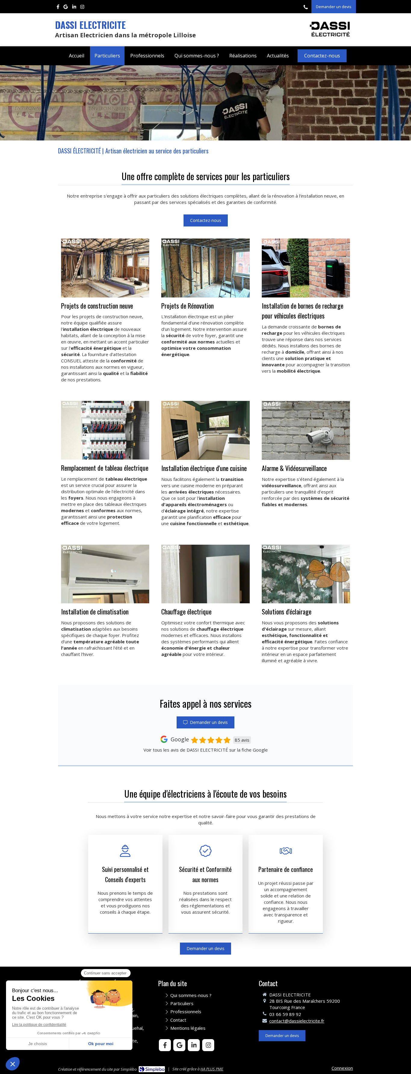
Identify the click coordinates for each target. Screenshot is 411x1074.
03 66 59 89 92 (285, 1014)
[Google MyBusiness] (65, 8)
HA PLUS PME (211, 1069)
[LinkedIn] (74, 8)
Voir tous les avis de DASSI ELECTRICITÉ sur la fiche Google (206, 750)
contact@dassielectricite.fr (296, 1021)
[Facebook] (58, 8)
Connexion (342, 1068)
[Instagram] (82, 8)
